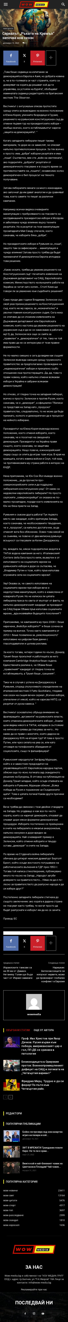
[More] (51, 58)
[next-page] (11, 1097)
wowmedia (34, 1014)
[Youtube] (43, 1313)
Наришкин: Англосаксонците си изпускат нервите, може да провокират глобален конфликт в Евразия (50, 974)
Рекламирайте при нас (34, 1289)
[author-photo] (34, 1009)
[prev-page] (5, 1097)
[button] (5, 4)
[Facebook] (25, 1313)
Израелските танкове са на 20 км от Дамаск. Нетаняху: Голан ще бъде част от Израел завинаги (18, 972)
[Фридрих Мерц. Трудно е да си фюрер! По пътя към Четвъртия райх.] (11, 1085)
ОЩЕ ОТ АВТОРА (44, 1030)
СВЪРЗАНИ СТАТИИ (18, 1030)
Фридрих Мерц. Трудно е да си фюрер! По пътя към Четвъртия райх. (42, 1084)
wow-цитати (8, 28)
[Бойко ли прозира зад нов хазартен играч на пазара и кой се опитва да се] (11, 1136)
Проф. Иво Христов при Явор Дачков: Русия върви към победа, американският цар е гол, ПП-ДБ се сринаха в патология (41, 1046)
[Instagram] (34, 1313)
